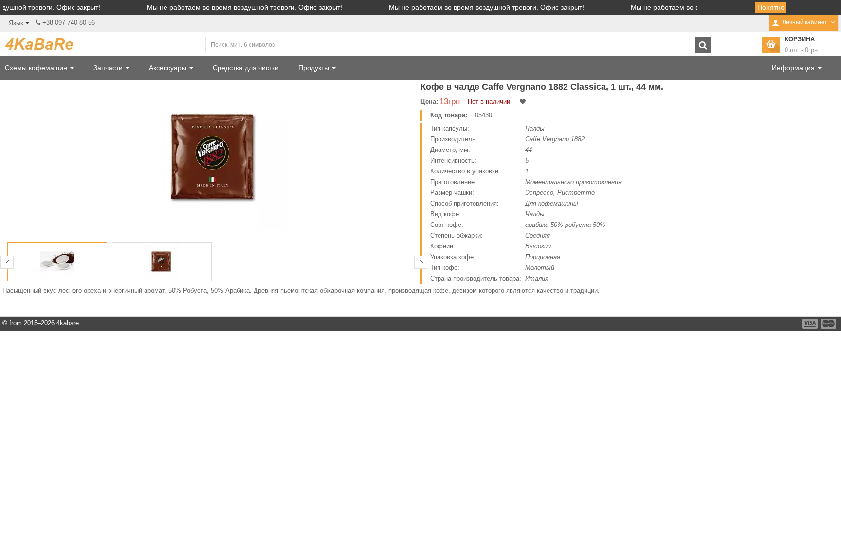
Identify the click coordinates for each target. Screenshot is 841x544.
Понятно (771, 7)
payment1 (811, 324)
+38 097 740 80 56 (68, 22)
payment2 (829, 324)
